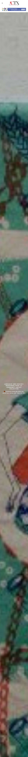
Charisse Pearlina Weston (15, 391)
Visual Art (13, 393)
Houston (6, 393)
